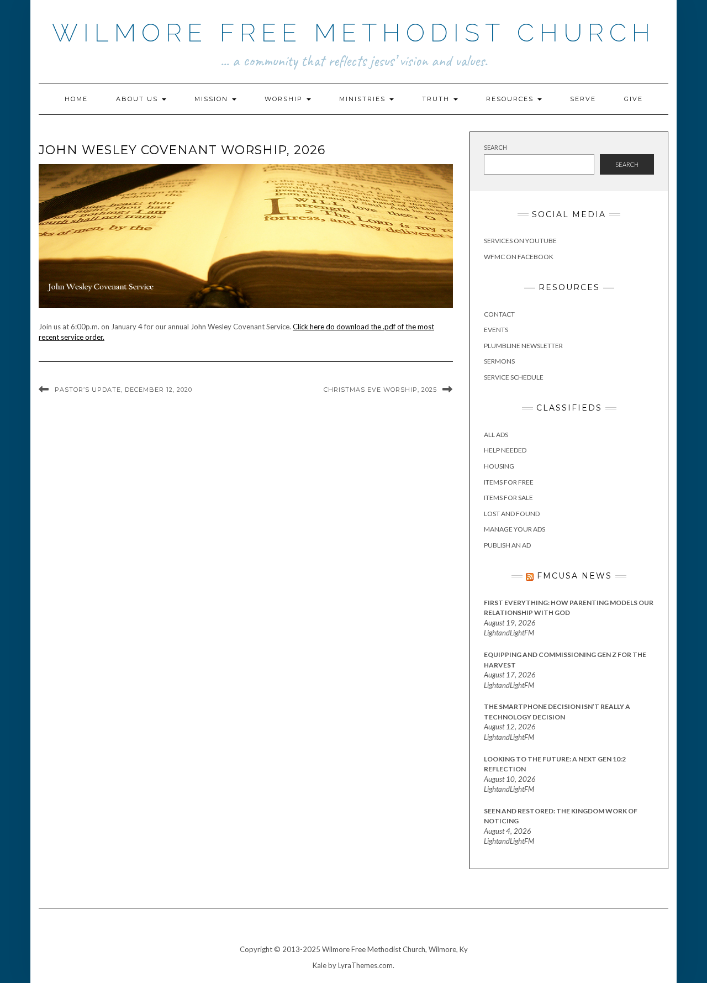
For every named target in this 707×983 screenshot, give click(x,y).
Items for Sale (508, 497)
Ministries (363, 99)
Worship (285, 99)
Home (76, 99)
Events (496, 329)
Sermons (499, 361)
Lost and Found (512, 513)
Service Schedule (514, 377)
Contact (499, 314)
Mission (212, 99)
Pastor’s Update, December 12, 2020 (123, 389)
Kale (319, 965)
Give (633, 99)
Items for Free (509, 482)
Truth (437, 99)
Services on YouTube (520, 240)
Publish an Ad (507, 545)
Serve (583, 99)
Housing (499, 466)
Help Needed (505, 450)
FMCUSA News (574, 576)
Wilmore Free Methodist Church (354, 33)
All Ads (496, 434)
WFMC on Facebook (518, 257)
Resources (511, 99)
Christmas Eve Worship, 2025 (380, 389)
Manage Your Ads (514, 529)
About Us (138, 99)
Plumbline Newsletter (523, 345)
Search (495, 147)
